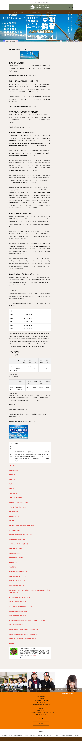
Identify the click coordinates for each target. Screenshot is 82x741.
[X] (69, 7)
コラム (59, 12)
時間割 (10, 735)
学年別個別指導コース (40, 735)
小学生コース (57, 735)
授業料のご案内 (5, 735)
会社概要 (68, 12)
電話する (41, 723)
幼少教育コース (50, 735)
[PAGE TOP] (41, 670)
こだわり (22, 12)
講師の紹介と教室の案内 (30, 735)
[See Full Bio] (36, 655)
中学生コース (64, 735)
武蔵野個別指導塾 (13, 12)
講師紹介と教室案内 (41, 12)
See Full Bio (33, 655)
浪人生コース (77, 735)
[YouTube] (21, 657)
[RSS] (72, 7)
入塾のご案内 (50, 12)
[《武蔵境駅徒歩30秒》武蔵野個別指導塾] (41, 7)
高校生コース (71, 735)
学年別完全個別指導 (32, 12)
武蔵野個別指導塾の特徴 (18, 735)
